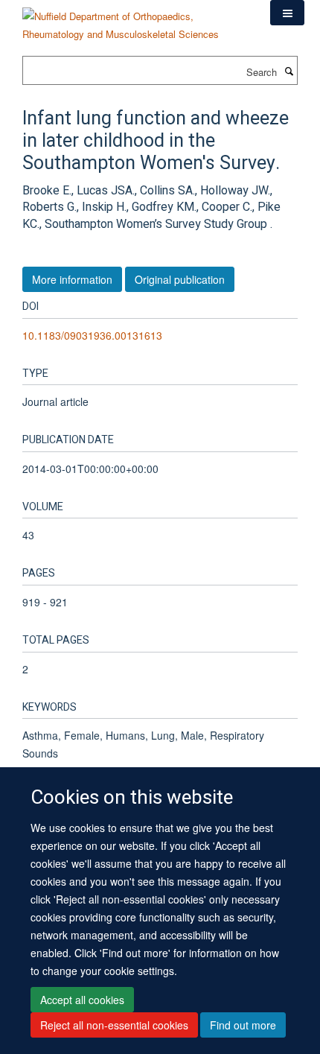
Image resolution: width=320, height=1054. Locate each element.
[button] (287, 12)
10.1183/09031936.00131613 (92, 335)
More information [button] (72, 279)
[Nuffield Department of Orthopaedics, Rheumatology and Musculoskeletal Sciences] (135, 20)
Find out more (243, 1025)
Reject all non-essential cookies (114, 1025)
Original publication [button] (180, 279)
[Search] (289, 71)
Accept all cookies (82, 999)
